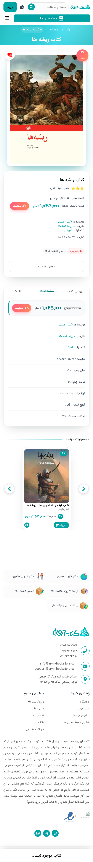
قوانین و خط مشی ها (77, 722)
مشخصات (46, 291)
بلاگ (41, 722)
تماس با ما (38, 715)
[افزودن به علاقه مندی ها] (10, 54)
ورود (10, 7)
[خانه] (68, 29)
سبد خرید (84, 708)
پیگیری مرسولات (80, 715)
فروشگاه (54, 30)
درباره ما (39, 708)
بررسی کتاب (75, 291)
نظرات (18, 291)
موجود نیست (46, 266)
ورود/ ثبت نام (35, 701)
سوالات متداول (35, 729)
